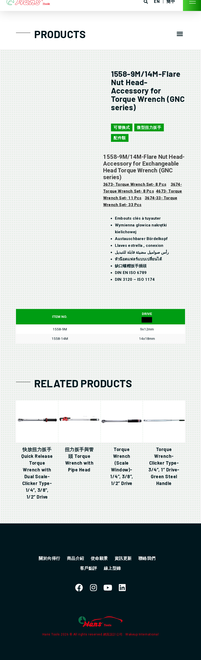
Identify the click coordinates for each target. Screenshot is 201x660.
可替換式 (122, 127)
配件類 (120, 138)
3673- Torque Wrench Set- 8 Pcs (134, 184)
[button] (180, 33)
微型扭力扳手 (149, 127)
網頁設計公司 (113, 634)
